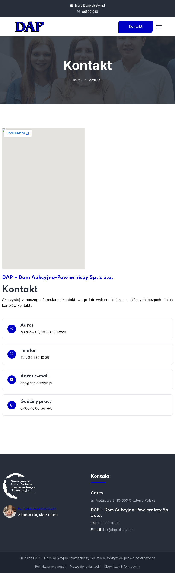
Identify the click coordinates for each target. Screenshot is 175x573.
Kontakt (136, 26)
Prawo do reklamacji (84, 566)
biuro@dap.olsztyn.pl (89, 5)
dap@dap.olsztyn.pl (117, 530)
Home (77, 80)
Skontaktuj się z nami (38, 515)
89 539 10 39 (109, 523)
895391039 (89, 11)
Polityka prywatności (50, 566)
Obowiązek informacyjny (122, 566)
